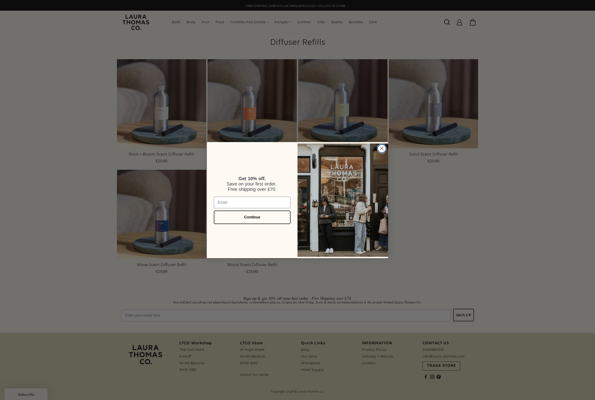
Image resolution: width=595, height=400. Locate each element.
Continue (252, 217)
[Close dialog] (381, 148)
